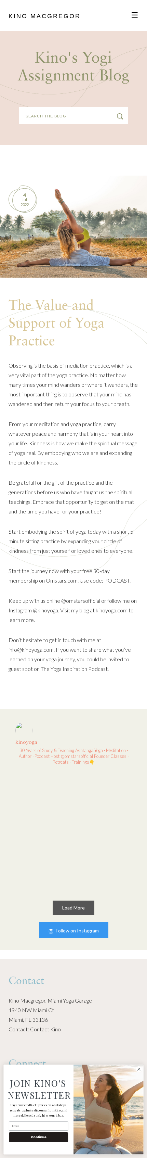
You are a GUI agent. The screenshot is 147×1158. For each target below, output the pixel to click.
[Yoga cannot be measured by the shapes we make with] (43, 801)
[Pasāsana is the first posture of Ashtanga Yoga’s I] (43, 862)
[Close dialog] (139, 1069)
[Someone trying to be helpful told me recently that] (104, 862)
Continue (38, 1137)
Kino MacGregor (45, 16)
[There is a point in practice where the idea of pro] (104, 801)
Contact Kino (45, 1029)
